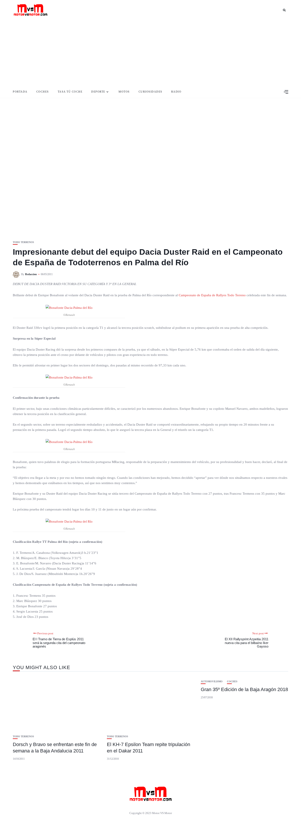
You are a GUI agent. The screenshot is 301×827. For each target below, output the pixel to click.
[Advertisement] (150, 53)
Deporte (98, 91)
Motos (124, 91)
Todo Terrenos (23, 242)
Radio (176, 91)
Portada (20, 91)
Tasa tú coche (70, 91)
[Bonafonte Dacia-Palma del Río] (69, 307)
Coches (42, 91)
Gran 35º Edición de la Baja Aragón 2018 (244, 689)
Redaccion (31, 274)
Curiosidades (150, 91)
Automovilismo (212, 681)
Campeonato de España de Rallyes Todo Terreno (212, 295)
